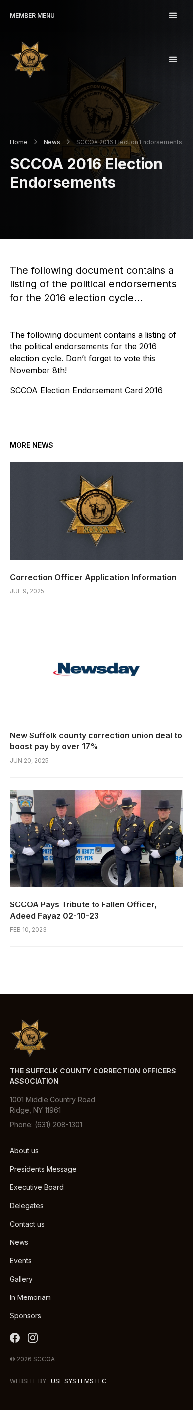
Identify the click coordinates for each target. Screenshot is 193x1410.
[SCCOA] (29, 59)
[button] (173, 16)
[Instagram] (33, 1338)
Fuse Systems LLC (77, 1381)
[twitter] (15, 1338)
